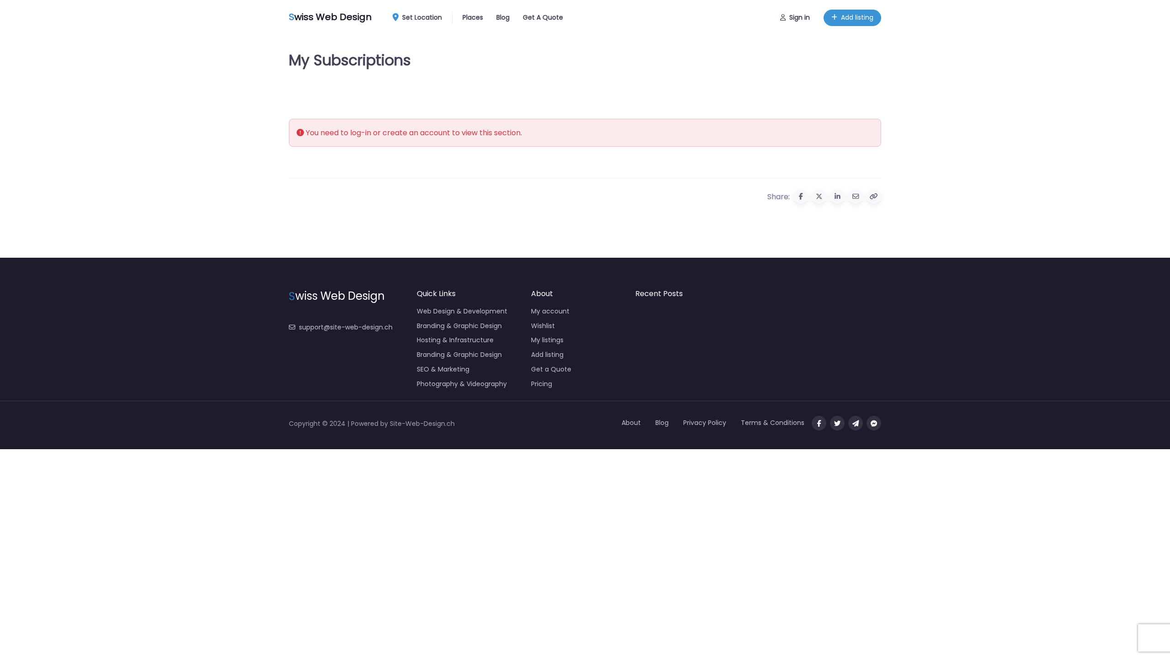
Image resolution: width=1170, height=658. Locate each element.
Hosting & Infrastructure (455, 340)
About (631, 422)
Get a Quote (551, 369)
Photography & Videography (462, 383)
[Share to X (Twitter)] (819, 196)
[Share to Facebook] (800, 196)
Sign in (799, 17)
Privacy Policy (704, 422)
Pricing (541, 383)
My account (550, 311)
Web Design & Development (462, 311)
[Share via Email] (855, 196)
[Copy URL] (874, 196)
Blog (503, 17)
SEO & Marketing (443, 369)
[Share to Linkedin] (837, 196)
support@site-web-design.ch (346, 327)
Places (473, 17)
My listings (547, 340)
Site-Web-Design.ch (422, 423)
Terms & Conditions (772, 422)
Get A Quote (543, 17)
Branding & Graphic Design (459, 325)
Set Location (422, 17)
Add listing (857, 17)
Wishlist (543, 325)
